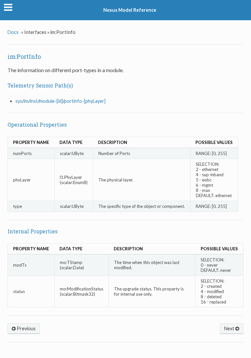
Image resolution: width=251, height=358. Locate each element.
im (26, 101)
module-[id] (51, 101)
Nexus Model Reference (129, 10)
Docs (13, 32)
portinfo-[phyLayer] (85, 101)
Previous (26, 328)
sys (18, 101)
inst (34, 101)
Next (229, 328)
